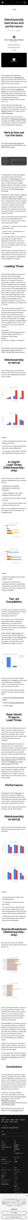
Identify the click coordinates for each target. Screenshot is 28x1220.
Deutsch (8, 1119)
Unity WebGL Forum (17, 1110)
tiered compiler (16, 633)
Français (17, 1119)
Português (22, 1119)
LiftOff (11, 705)
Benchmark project (15, 143)
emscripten (9, 113)
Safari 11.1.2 (12, 197)
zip (14, 239)
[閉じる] (27, 1195)
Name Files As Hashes (8, 350)
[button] (14, 9)
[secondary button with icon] (24, 2)
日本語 (12, 1119)
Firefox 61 (23, 195)
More (15, 50)
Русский (11, 1121)
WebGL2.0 (4, 111)
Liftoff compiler (21, 637)
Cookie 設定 (14, 1209)
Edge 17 (20, 197)
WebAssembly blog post (18, 119)
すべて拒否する (14, 1212)
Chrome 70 (4, 197)
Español (6, 1121)
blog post (18, 793)
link (7, 239)
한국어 (15, 1121)
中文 (2, 1121)
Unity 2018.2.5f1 (6, 145)
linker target (19, 189)
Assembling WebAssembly (16, 702)
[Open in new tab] (10, 1147)
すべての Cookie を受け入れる (14, 1217)
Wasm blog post (15, 179)
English (3, 1119)
